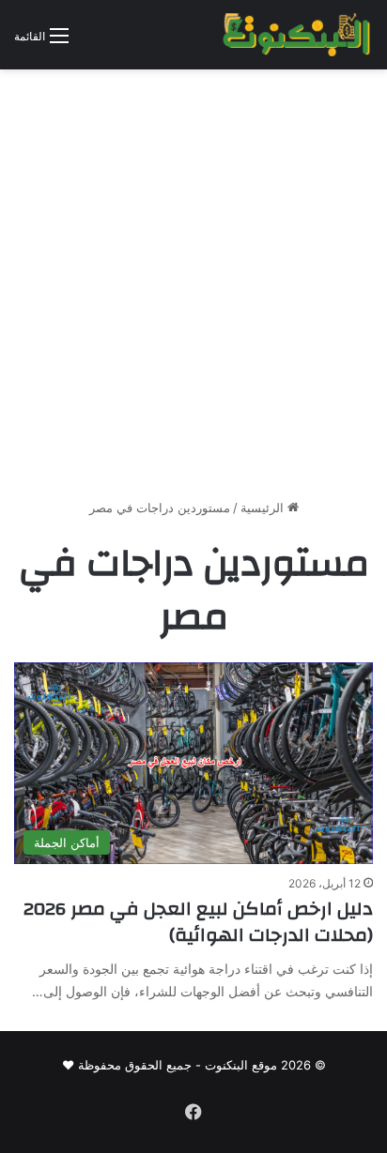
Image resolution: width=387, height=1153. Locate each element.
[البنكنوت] (298, 34)
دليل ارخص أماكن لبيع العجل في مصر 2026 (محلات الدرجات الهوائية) (198, 921)
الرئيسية (263, 507)
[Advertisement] (193, 291)
